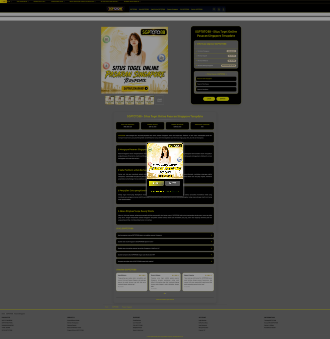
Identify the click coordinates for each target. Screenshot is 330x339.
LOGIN (156, 183)
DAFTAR (172, 183)
